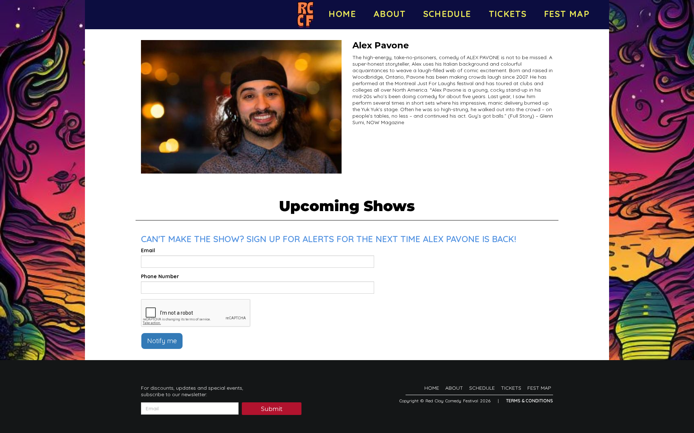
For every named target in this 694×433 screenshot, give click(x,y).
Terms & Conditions (529, 400)
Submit (272, 409)
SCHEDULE (447, 13)
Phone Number (160, 276)
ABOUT (389, 13)
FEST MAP (567, 13)
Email (148, 250)
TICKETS (508, 13)
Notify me (162, 341)
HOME (342, 13)
